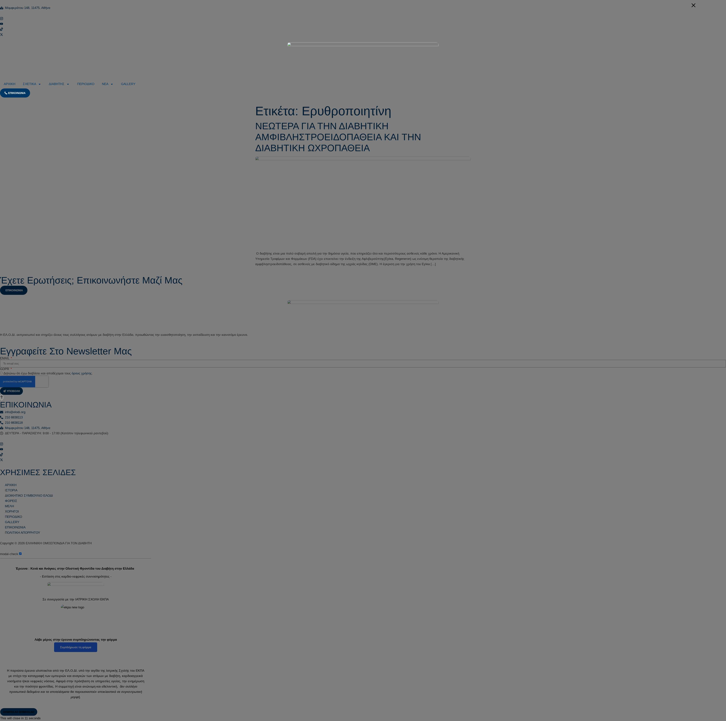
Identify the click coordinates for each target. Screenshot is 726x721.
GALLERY (128, 84)
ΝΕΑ (105, 84)
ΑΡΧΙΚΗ (9, 84)
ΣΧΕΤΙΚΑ (29, 84)
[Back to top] (1, 397)
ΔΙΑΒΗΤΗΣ (56, 84)
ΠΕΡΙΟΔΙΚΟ (85, 84)
